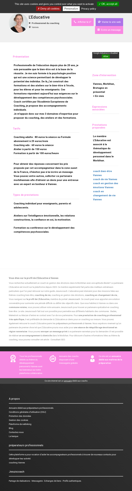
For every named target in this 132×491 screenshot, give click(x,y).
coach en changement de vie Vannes (104, 195)
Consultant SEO (58, 339)
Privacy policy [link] (88, 8)
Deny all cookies (49, 8)
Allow (105, 56)
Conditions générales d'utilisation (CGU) (27, 412)
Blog (11, 428)
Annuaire (13, 408)
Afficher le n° (83, 22)
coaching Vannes (17, 462)
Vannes (35, 27)
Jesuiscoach (74, 299)
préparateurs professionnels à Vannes (74, 323)
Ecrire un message (110, 29)
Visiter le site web (110, 22)
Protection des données (20, 416)
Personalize (71, 8)
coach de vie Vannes (105, 179)
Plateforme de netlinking (20, 424)
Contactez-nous (16, 432)
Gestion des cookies (18, 420)
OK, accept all (109, 4)
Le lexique (13, 436)
